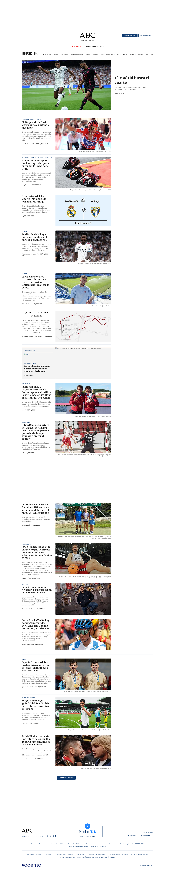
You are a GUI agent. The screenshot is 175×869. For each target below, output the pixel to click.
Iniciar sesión (147, 35)
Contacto (54, 844)
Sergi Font (25, 185)
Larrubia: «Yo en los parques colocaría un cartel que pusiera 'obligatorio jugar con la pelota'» (35, 282)
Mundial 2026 (47, 54)
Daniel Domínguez (28, 645)
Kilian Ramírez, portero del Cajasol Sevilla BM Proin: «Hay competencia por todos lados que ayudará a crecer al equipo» (36, 431)
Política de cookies (82, 844)
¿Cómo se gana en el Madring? (36, 314)
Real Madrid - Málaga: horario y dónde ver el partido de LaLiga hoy (34, 237)
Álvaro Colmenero (28, 759)
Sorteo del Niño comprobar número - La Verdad (92, 857)
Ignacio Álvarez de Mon (29, 687)
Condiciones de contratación (78, 847)
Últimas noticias (115, 854)
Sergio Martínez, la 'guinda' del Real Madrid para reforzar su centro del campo (36, 704)
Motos (132, 54)
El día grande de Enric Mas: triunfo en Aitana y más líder (35, 125)
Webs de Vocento (146, 865)
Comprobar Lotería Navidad (64, 854)
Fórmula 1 (125, 54)
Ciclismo (140, 54)
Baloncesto (109, 54)
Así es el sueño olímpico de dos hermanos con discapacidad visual (37, 368)
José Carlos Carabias (28, 144)
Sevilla (91, 40)
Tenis (117, 54)
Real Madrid (64, 54)
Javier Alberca (119, 93)
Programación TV (102, 854)
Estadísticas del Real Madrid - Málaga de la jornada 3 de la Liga (34, 199)
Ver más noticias (66, 778)
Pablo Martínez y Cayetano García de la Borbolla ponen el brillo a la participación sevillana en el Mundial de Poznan (36, 392)
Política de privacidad (67, 844)
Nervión (95, 54)
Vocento (34, 844)
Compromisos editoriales (98, 847)
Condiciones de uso (96, 844)
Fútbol (56, 54)
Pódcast (112, 857)
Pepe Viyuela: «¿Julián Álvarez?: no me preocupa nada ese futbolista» (37, 590)
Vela (146, 54)
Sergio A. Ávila (26, 578)
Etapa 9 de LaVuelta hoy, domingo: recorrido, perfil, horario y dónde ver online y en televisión (36, 624)
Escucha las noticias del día (139, 854)
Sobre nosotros (44, 844)
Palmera (87, 54)
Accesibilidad (119, 844)
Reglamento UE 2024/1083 (135, 844)
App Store (133, 836)
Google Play (147, 836)
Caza (151, 54)
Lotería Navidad (80, 854)
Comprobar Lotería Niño (35, 854)
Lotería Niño (49, 854)
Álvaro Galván (26, 525)
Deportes (30, 53)
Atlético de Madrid (77, 54)
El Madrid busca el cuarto (132, 80)
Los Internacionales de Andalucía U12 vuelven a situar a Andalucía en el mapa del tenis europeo (35, 508)
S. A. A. (24, 410)
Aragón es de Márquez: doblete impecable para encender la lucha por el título (35, 164)
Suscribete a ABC (129, 35)
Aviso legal (109, 844)
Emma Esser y (26, 336)
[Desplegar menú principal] (23, 35)
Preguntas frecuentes (67, 857)
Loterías (125, 854)
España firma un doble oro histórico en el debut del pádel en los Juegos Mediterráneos (36, 666)
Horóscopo (90, 854)
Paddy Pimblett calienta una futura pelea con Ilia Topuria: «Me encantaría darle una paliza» (36, 740)
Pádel (102, 54)
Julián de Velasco (37, 336)
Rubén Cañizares (27, 304)
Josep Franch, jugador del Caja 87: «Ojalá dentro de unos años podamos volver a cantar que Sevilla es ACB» (37, 552)
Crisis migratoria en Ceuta (94, 46)
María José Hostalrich (29, 609)
